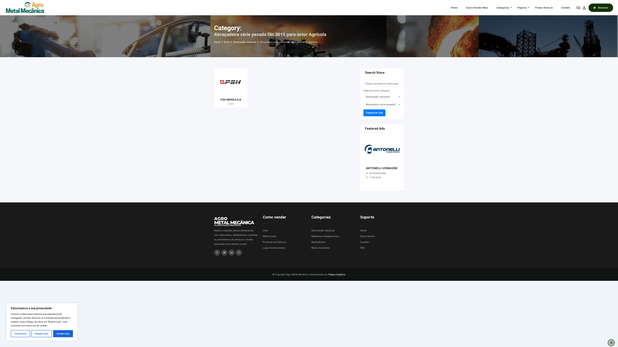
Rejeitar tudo (41, 333)
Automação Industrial (322, 230)
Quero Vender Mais (477, 7)
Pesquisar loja (374, 112)
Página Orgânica (336, 274)
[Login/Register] (584, 7)
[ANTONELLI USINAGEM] (382, 148)
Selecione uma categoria (376, 90)
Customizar (20, 333)
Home (454, 7)
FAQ (362, 247)
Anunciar (603, 7)
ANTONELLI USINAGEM (381, 168)
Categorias (502, 7)
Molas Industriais (320, 247)
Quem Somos (367, 236)
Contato (565, 7)
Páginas (522, 7)
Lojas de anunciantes (274, 247)
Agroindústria (318, 242)
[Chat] (578, 7)
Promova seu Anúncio (274, 242)
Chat (265, 230)
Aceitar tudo (63, 333)
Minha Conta (269, 236)
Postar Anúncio (544, 7)
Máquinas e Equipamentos (325, 236)
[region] (41, 322)
